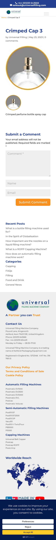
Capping (11, 266)
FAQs (9, 270)
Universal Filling (18, 37)
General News (14, 284)
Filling (9, 275)
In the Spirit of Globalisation (22, 236)
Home (3, 18)
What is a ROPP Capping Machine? (26, 249)
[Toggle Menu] (46, 13)
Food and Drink (15, 280)
